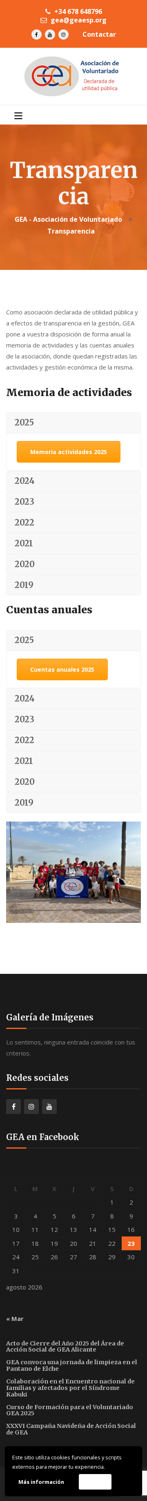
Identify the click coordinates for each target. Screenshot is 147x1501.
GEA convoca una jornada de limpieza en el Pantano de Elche (71, 1365)
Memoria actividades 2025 (68, 452)
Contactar (99, 34)
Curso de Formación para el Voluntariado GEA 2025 (69, 1410)
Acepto (95, 1481)
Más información (41, 1481)
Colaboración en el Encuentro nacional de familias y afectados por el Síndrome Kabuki (70, 1388)
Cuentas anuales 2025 (62, 669)
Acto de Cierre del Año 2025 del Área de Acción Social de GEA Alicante (65, 1347)
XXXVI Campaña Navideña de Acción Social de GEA (71, 1429)
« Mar (15, 1318)
